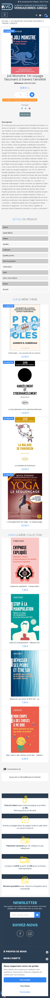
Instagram (30, 933)
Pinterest (29, 108)
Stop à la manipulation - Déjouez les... (25, 642)
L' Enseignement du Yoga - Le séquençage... (25, 522)
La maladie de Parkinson (25, 465)
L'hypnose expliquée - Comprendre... (25, 586)
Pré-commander (32, 94)
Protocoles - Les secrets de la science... (25, 353)
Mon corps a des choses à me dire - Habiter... (25, 755)
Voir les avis (25, 114)
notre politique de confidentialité (27, 907)
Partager (22, 108)
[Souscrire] (37, 915)
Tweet (26, 108)
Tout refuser (25, 986)
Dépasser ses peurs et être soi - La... (25, 699)
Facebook (20, 933)
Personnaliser (25, 992)
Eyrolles (6, 244)
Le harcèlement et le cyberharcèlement (25, 409)
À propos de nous (15, 951)
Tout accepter (25, 980)
